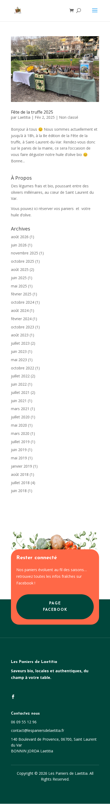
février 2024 (21, 318)
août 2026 (20, 236)
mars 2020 (20, 433)
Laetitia (24, 117)
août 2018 (20, 474)
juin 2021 (19, 400)
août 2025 (20, 269)
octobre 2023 (22, 326)
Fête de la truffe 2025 (32, 112)
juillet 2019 (20, 441)
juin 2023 (19, 351)
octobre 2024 (22, 302)
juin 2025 (19, 277)
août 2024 (20, 310)
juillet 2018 (20, 482)
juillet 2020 (20, 416)
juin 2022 (19, 384)
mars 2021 (20, 408)
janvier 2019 (21, 466)
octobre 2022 (22, 367)
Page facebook (55, 606)
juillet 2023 (20, 343)
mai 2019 (19, 457)
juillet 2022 (20, 375)
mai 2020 (19, 425)
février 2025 (21, 293)
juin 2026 (19, 245)
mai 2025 (19, 285)
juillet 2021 (20, 392)
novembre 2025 (24, 252)
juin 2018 (19, 490)
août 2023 (20, 334)
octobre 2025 (22, 261)
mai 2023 (19, 359)
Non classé (68, 117)
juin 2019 (19, 449)
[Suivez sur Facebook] (13, 696)
